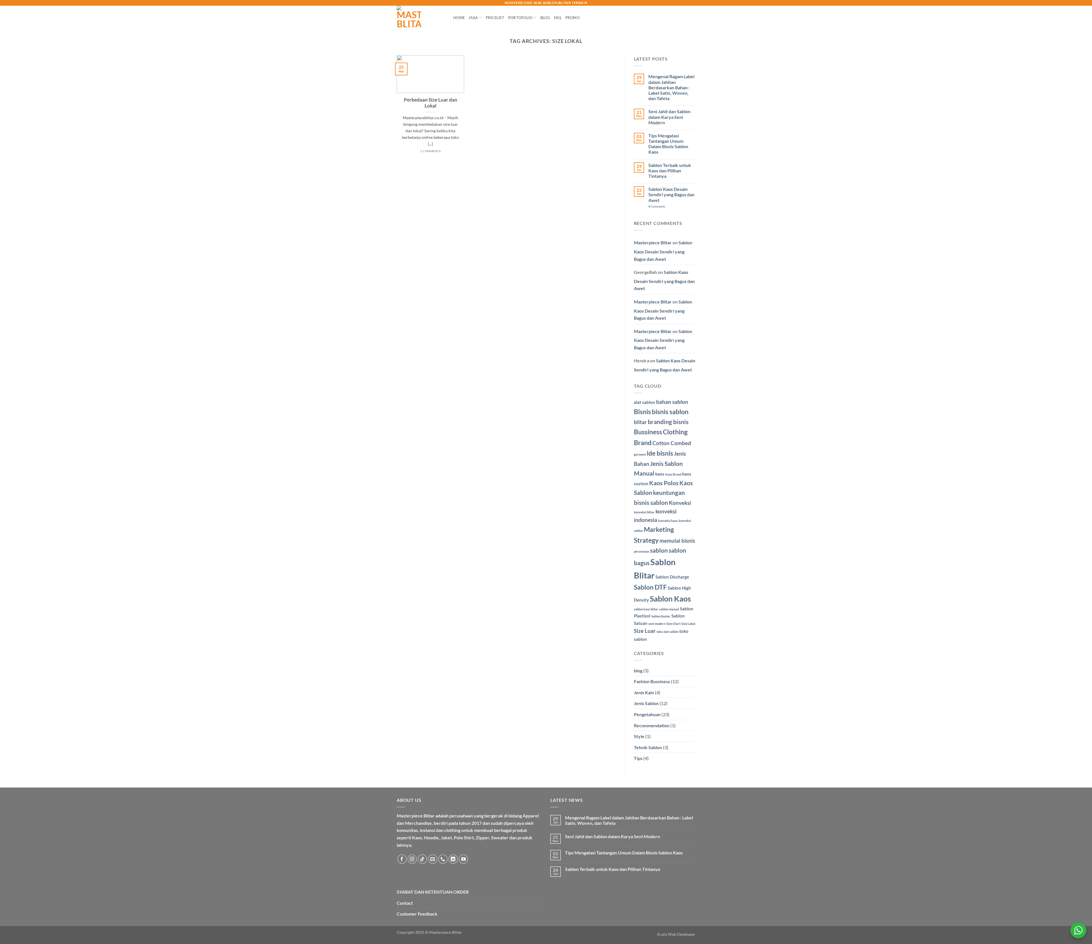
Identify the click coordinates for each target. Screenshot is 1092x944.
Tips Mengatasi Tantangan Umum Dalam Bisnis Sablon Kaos (668, 144)
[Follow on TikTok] (422, 859)
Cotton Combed (671, 443)
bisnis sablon (670, 412)
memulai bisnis (677, 541)
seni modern (656, 623)
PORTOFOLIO (520, 17)
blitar (640, 422)
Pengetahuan (647, 714)
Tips (638, 758)
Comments (656, 206)
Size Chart (673, 623)
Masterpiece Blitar (653, 242)
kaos (659, 473)
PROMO (572, 17)
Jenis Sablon (646, 703)
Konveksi (680, 503)
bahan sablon (672, 402)
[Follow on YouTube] (463, 859)
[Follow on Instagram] (412, 859)
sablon (659, 550)
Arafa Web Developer (676, 934)
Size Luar (645, 631)
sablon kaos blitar (646, 609)
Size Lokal (688, 623)
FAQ (557, 17)
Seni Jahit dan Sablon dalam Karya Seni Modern (669, 117)
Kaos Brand (673, 474)
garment (640, 454)
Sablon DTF (650, 587)
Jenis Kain (644, 692)
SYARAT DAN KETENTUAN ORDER (433, 892)
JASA (473, 17)
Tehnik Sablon (648, 747)
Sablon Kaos (670, 598)
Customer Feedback (417, 913)
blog (638, 670)
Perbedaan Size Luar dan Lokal (430, 103)
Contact (405, 903)
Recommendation (651, 725)
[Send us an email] (432, 859)
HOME (459, 17)
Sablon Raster (661, 616)
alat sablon (644, 402)
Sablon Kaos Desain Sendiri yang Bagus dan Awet (671, 194)
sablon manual (669, 609)
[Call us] (443, 859)
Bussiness (648, 432)
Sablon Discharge (672, 576)
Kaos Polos (664, 483)
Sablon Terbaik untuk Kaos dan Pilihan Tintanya (669, 170)
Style (639, 736)
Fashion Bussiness (652, 681)
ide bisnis (660, 453)
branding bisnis (668, 421)
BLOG (545, 17)
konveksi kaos (668, 520)
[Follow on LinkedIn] (453, 859)
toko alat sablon (668, 631)
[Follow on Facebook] (402, 859)
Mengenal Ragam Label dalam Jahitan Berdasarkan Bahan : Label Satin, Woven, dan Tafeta (671, 87)
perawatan (641, 551)
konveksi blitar (644, 512)
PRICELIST (495, 17)
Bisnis (642, 412)
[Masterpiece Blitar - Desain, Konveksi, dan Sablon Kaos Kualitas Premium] (421, 17)
